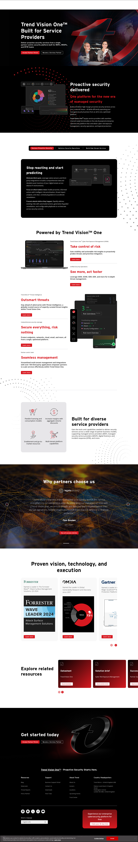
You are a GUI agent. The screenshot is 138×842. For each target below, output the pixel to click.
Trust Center (73, 797)
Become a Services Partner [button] (52, 52)
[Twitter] (33, 811)
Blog (22, 782)
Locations (72, 790)
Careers (71, 786)
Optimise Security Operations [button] (69, 148)
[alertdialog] (69, 838)
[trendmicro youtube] (43, 811)
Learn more (75, 259)
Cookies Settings (99, 838)
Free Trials (48, 794)
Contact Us (48, 786)
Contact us (88, 259)
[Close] (135, 838)
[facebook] (28, 811)
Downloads (48, 790)
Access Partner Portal (29, 52)
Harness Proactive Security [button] (42, 148)
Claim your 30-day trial (99, 823)
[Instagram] (38, 811)
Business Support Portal (52, 782)
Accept (112, 838)
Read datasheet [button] (66, 684)
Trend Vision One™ (51, 769)
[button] (6, 504)
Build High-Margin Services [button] (96, 148)
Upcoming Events (74, 794)
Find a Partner (25, 794)
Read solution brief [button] (102, 684)
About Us (72, 782)
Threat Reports (25, 790)
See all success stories (68, 528)
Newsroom (24, 786)
